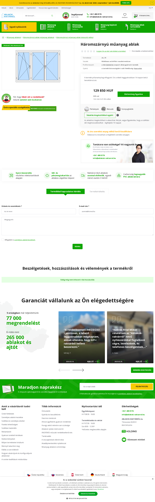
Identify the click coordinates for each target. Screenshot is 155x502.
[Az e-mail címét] (116, 386)
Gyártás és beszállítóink (51, 414)
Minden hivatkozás (142, 370)
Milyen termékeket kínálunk (13, 442)
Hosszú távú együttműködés (48, 8)
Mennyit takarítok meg (11, 446)
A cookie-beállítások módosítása (14, 459)
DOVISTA (109, 65)
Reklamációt (6, 432)
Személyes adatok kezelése (12, 417)
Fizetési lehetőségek (10, 424)
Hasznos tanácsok (49, 418)
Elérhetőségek (66, 8)
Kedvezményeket (8, 439)
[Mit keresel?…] (38, 15)
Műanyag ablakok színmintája (53, 447)
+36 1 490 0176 (99, 155)
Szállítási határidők (9, 428)
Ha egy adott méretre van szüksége (56, 425)
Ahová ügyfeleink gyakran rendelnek (56, 422)
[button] (78, 370)
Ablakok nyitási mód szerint (52, 429)
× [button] (152, 479)
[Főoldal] (3, 37)
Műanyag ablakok (14, 37)
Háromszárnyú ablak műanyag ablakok (38, 37)
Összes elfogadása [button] (88, 494)
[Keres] (52, 15)
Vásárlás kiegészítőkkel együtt (100, 115)
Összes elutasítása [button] (67, 493)
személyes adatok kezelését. (24, 240)
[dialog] (77, 489)
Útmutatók (20, 8)
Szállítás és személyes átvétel (13, 421)
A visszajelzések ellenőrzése (53, 440)
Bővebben (101, 489)
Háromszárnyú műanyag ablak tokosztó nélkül (74, 37)
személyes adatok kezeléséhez (130, 394)
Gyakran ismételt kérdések (12, 435)
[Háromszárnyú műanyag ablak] (37, 66)
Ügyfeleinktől (31, 8)
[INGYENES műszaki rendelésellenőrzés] (65, 15)
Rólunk (4, 8)
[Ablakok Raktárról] (8, 15)
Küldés (77, 246)
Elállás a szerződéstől (10, 450)
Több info (126, 3)
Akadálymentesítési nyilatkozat (54, 443)
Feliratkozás (142, 386)
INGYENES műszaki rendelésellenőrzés (57, 432)
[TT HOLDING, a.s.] (129, 431)
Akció (11, 8)
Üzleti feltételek (8, 414)
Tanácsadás (46, 436)
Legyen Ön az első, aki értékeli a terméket (111, 51)
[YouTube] (124, 439)
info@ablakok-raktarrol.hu (104, 158)
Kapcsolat (138, 68)
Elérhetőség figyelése (133, 94)
